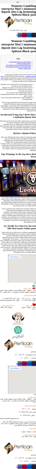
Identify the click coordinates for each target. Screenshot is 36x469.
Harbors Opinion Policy (24, 63)
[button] (18, 1)
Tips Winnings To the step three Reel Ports (18, 65)
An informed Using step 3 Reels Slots (20, 62)
